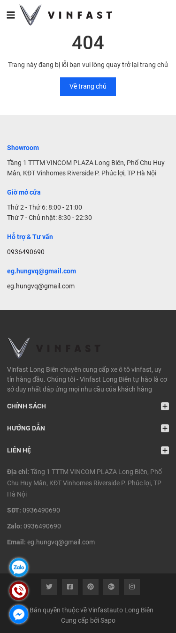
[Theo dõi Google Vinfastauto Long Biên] (111, 587)
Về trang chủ (88, 86)
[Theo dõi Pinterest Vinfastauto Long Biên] (91, 587)
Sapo (107, 620)
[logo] (60, 15)
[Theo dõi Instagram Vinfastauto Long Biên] (132, 587)
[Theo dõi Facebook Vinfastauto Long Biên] (70, 587)
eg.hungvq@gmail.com (41, 286)
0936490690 (26, 252)
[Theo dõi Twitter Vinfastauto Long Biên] (49, 587)
